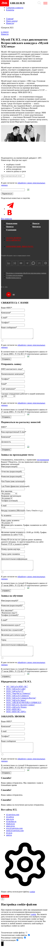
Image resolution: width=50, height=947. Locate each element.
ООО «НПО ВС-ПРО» (16, 712)
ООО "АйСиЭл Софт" (16, 689)
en (14, 294)
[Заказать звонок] (3, 14)
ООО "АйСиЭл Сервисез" (17, 696)
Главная (9, 19)
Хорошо (5, 896)
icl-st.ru (9, 833)
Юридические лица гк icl (19, 246)
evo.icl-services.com (14, 828)
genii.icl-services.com (15, 830)
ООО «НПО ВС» (13, 709)
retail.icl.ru (10, 824)
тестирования (43, 460)
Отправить (6, 359)
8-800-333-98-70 (17, 3)
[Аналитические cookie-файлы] (29, 935)
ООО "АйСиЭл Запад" (16, 700)
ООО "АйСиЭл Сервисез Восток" (21, 698)
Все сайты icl (13, 240)
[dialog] (25, 868)
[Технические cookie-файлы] (26, 933)
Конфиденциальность (13, 278)
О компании (11, 230)
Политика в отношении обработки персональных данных (26, 273)
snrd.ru (9, 835)
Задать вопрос (13, 238)
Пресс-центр (11, 21)
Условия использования (14, 275)
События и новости (14, 8)
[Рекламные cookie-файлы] (25, 938)
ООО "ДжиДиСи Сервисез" (18, 693)
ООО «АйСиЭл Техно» (16, 707)
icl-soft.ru (10, 817)
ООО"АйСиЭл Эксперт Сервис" (20, 705)
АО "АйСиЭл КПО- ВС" (17, 686)
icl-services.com (12, 814)
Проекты (10, 227)
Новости (10, 23)
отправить (6, 591)
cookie (32, 892)
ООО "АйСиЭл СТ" (15, 691)
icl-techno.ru (11, 821)
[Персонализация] (17, 940)
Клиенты (10, 10)
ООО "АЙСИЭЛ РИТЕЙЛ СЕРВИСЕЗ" (24, 702)
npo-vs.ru (10, 819)
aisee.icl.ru (10, 826)
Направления (11, 223)
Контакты (36, 227)
